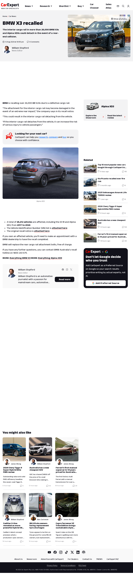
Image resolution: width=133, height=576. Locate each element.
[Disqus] (40, 327)
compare (53, 137)
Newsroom (32, 559)
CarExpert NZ (113, 559)
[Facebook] (55, 552)
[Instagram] (60, 552)
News (28, 6)
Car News (12, 16)
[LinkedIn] (77, 552)
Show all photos (120, 19)
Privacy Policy (52, 565)
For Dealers (73, 559)
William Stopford (20, 48)
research (43, 137)
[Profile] (128, 6)
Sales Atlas (108, 6)
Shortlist (64, 6)
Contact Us (87, 559)
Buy (80, 6)
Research (45, 6)
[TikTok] (66, 552)
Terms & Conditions (68, 565)
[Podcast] (83, 552)
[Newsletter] (118, 6)
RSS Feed (82, 565)
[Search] (123, 6)
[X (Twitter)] (72, 552)
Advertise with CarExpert (52, 559)
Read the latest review (114, 116)
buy (64, 137)
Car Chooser (94, 6)
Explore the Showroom (91, 116)
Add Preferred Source (107, 283)
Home (5, 16)
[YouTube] (49, 552)
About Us (18, 559)
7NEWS (99, 559)
